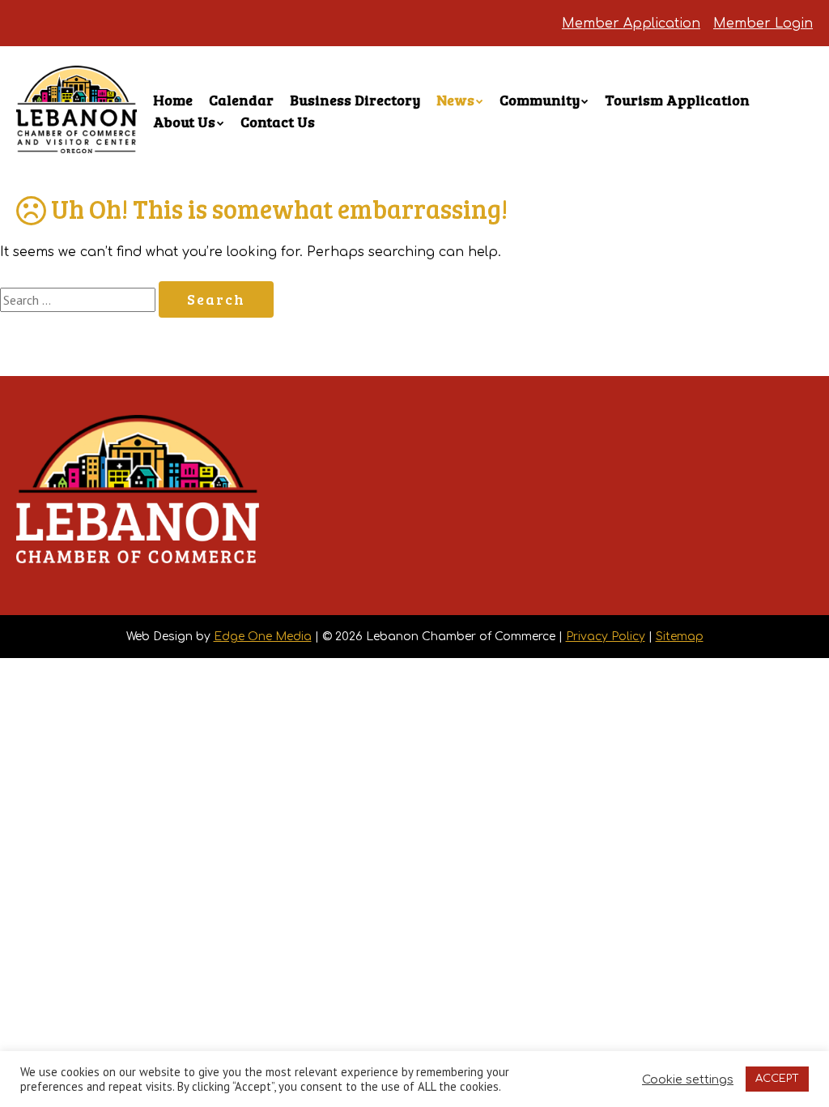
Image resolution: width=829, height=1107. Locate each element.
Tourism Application (677, 99)
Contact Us (277, 121)
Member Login (763, 23)
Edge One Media (263, 636)
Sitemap (680, 636)
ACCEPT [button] (777, 1078)
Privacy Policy (605, 636)
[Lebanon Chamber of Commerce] (76, 129)
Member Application (631, 23)
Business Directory (355, 99)
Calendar (241, 99)
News (455, 99)
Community (540, 99)
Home (173, 99)
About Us (184, 121)
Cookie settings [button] (687, 1079)
